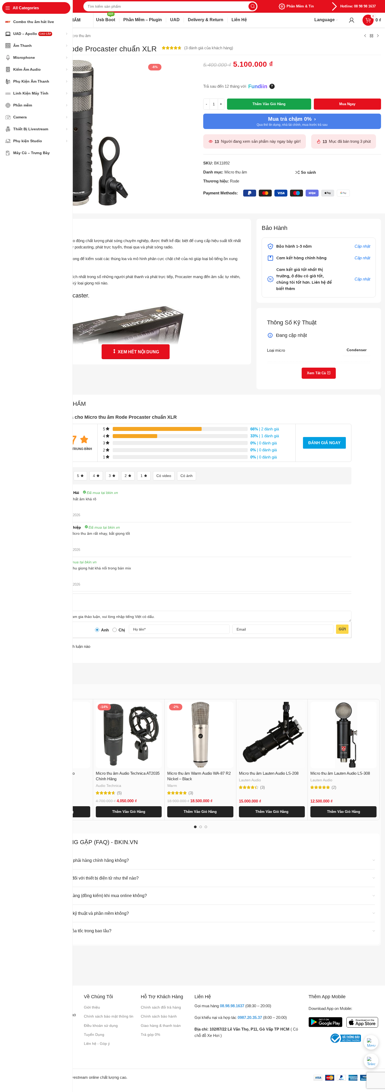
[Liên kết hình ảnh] (325, 1021)
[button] (129, 811)
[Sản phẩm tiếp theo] (378, 36)
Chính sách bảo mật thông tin (108, 1016)
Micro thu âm (79, 35)
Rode (234, 181)
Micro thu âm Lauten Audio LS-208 (268, 773)
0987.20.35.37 (250, 1017)
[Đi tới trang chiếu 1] (195, 827)
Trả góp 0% (150, 1034)
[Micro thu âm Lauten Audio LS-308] (343, 735)
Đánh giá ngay (324, 442)
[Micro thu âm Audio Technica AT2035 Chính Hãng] (129, 735)
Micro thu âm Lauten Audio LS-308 (340, 773)
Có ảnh (186, 476)
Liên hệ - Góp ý (97, 1043)
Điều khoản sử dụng (101, 1025)
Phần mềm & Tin (300, 6)
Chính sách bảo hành (159, 1016)
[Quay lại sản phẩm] (371, 36)
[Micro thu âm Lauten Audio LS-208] (272, 735)
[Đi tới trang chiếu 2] (200, 827)
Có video (163, 476)
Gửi (342, 629)
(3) (190, 793)
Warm (172, 785)
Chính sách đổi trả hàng (161, 1007)
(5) (119, 793)
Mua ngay (347, 104)
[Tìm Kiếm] (252, 6)
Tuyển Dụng (94, 1034)
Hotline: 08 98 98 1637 (358, 6)
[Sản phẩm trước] (365, 36)
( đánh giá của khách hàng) (208, 48)
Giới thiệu (92, 1007)
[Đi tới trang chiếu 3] (206, 827)
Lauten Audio (250, 780)
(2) (334, 787)
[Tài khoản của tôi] (351, 20)
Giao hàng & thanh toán (161, 1025)
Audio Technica (108, 785)
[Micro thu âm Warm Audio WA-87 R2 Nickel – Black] (200, 735)
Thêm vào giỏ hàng (269, 104)
